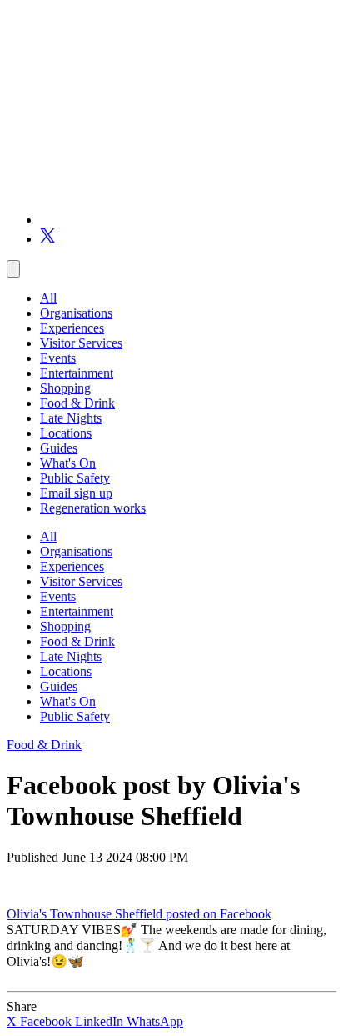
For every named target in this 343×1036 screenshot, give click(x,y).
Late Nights (71, 418)
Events (58, 358)
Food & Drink (77, 403)
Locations (66, 433)
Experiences (72, 328)
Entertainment (76, 373)
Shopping (65, 388)
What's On (68, 463)
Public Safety (75, 478)
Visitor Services (81, 343)
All (48, 298)
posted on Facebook (218, 914)
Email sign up (76, 493)
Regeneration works (93, 508)
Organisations (76, 313)
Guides (58, 448)
